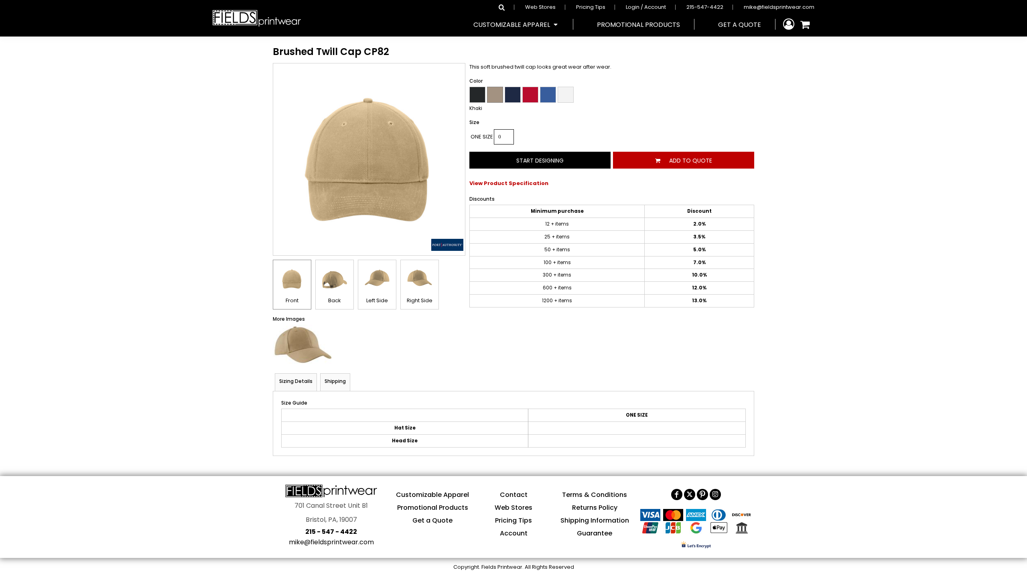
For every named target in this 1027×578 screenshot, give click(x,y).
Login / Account (646, 7)
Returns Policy (594, 507)
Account (514, 533)
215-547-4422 (704, 7)
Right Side (419, 300)
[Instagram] (715, 494)
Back (334, 300)
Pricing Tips (590, 7)
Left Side (377, 300)
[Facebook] (676, 494)
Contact (514, 494)
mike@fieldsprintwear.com (779, 7)
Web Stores (540, 7)
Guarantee (594, 533)
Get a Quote (432, 520)
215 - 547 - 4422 (331, 531)
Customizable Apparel (432, 494)
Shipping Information (594, 520)
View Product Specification (508, 183)
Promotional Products (432, 507)
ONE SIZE (482, 136)
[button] (516, 24)
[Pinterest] (702, 494)
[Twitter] (689, 494)
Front (292, 300)
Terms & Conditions (594, 494)
